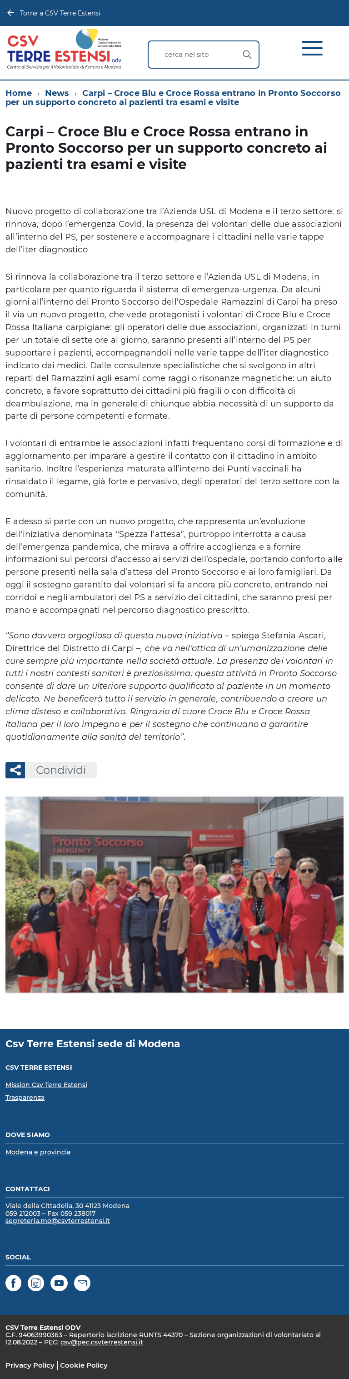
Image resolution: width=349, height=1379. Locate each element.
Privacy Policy (30, 1365)
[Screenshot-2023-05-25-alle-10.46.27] (174, 895)
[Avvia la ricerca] (247, 54)
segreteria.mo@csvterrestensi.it (57, 1221)
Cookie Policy (84, 1365)
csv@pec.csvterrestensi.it (101, 1342)
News (57, 93)
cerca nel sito (187, 54)
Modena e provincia (37, 1152)
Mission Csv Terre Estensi (46, 1085)
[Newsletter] (82, 1285)
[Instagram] (36, 1285)
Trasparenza (25, 1097)
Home (18, 93)
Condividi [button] (61, 770)
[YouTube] (59, 1285)
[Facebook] (13, 1285)
